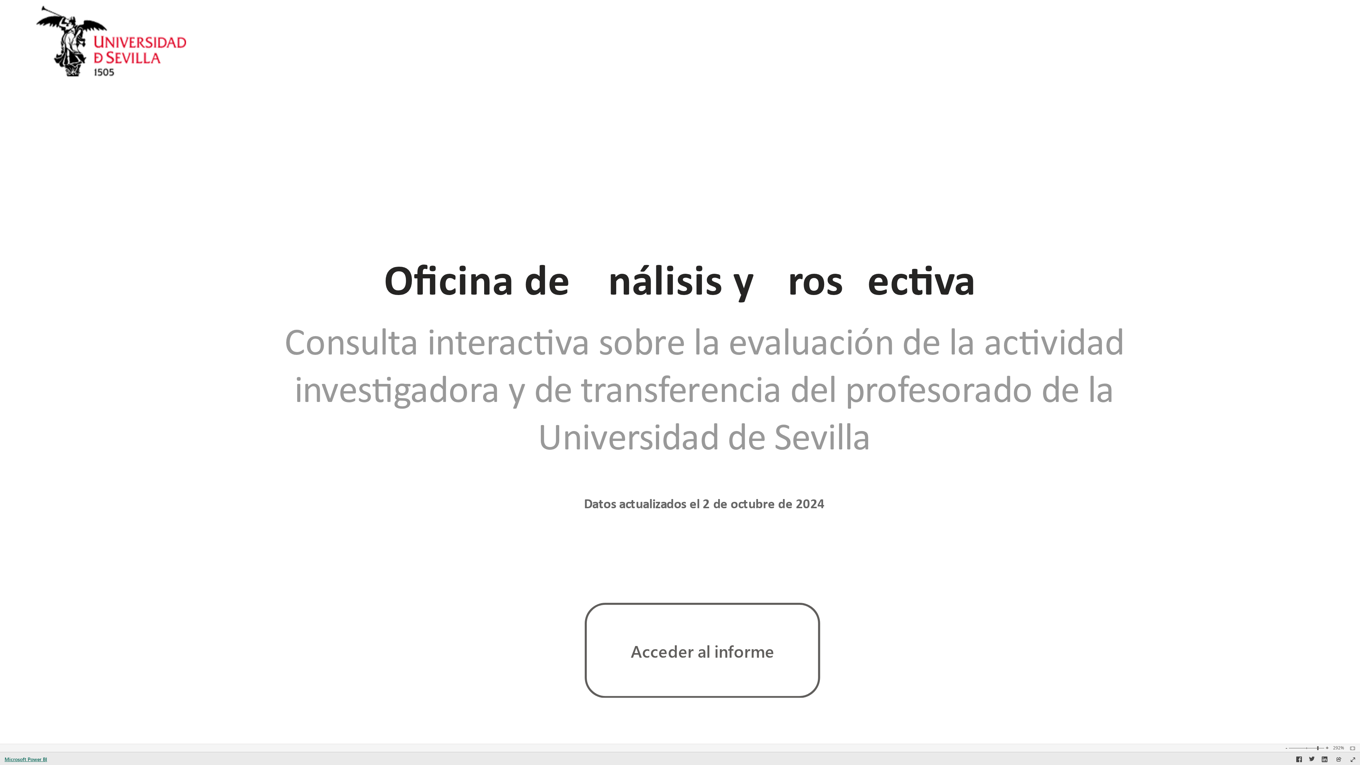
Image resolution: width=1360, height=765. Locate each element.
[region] (680, 372)
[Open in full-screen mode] (1353, 759)
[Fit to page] (1351, 748)
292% (1338, 748)
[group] (680, 279)
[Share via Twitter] (1312, 760)
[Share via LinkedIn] (1324, 760)
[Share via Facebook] (1299, 760)
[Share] (1339, 760)
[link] (702, 650)
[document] (680, 279)
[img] (112, 41)
